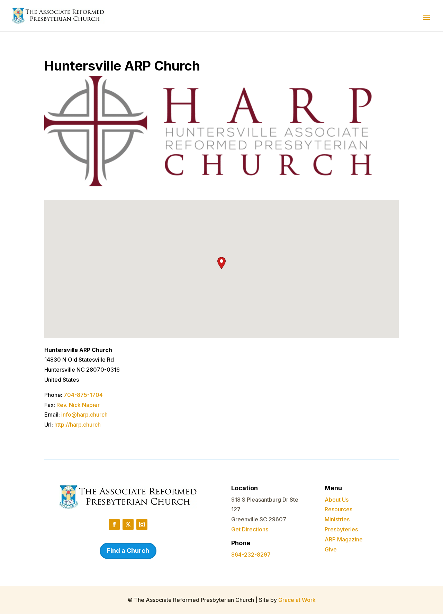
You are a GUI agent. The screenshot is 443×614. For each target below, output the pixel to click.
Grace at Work (297, 599)
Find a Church (128, 550)
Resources (338, 509)
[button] (221, 263)
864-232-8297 (251, 554)
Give (331, 549)
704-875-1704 (83, 394)
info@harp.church (84, 414)
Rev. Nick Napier (78, 404)
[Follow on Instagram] (141, 524)
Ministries (337, 519)
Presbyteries (341, 529)
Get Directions (249, 529)
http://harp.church (77, 424)
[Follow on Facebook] (114, 524)
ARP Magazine (344, 539)
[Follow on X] (128, 524)
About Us (337, 499)
